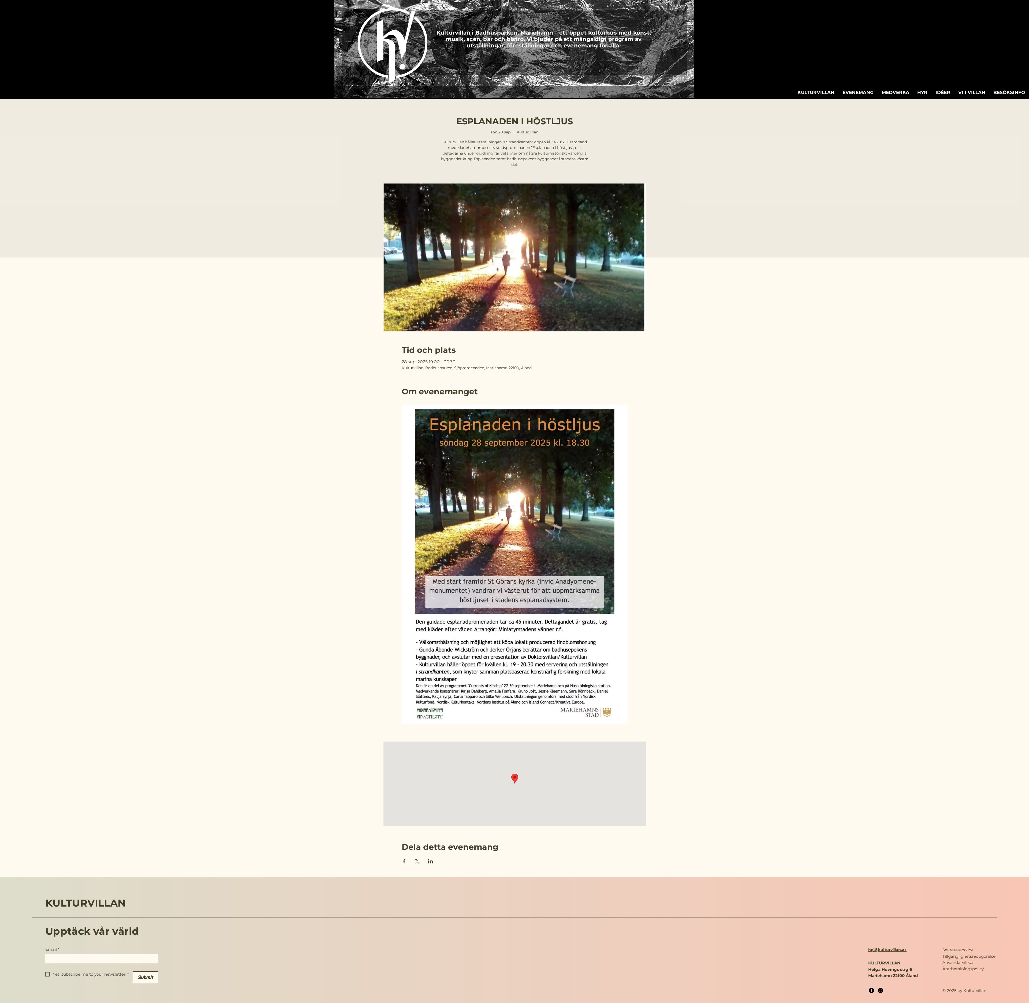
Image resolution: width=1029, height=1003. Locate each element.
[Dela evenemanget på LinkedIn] (430, 861)
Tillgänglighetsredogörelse (969, 956)
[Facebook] (871, 990)
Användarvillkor (958, 962)
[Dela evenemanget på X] (417, 861)
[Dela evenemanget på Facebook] (404, 861)
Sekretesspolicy (957, 949)
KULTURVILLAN (85, 903)
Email (52, 949)
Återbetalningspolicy (963, 968)
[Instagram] (880, 990)
